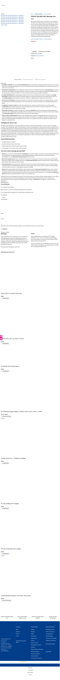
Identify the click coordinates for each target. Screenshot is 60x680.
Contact (17, 636)
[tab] (18, 79)
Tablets (32, 633)
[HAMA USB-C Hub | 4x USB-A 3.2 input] (9, 308)
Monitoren (33, 647)
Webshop (18, 631)
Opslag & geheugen (35, 651)
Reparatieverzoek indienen (36, 658)
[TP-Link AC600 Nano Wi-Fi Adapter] (9, 518)
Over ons (18, 633)
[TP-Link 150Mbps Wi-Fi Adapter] (9, 473)
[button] (5, 298)
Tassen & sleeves (34, 642)
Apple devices (34, 638)
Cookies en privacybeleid (51, 638)
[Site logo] (30, 5)
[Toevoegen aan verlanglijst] (8, 291)
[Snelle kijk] (5, 291)
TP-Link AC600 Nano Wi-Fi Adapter (11, 549)
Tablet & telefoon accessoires (37, 649)
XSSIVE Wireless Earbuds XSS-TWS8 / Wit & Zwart (16, 595)
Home (32, 13)
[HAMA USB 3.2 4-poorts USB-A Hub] (9, 263)
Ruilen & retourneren (50, 631)
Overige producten (39, 13)
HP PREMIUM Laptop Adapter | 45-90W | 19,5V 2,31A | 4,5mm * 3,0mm (21, 411)
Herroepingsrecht (49, 633)
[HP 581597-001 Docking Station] (9, 353)
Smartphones (33, 636)
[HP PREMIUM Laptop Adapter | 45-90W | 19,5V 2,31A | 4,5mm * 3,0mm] (9, 381)
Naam (2, 213)
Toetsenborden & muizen (36, 644)
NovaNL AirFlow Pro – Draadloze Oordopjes (13, 458)
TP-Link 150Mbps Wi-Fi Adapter (10, 503)
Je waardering (4, 194)
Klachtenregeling (49, 636)
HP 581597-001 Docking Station (10, 366)
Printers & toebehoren (35, 653)
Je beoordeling (4, 199)
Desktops (33, 631)
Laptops (32, 629)
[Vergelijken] (2, 291)
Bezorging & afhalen (50, 629)
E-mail (2, 218)
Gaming (32, 640)
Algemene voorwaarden (51, 640)
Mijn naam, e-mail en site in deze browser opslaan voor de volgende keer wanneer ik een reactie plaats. (22, 225)
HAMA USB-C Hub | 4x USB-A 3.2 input (12, 338)
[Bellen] (57, 5)
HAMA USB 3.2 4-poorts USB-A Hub (11, 293)
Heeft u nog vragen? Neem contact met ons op (41, 39)
